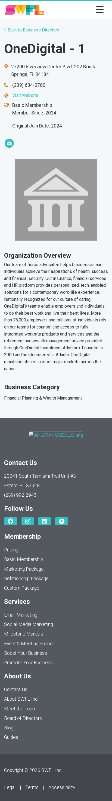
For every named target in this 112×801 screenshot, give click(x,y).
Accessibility (61, 787)
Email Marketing (20, 615)
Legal (9, 787)
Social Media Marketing (28, 624)
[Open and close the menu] (75, 10)
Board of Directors (23, 718)
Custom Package (21, 588)
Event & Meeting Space (28, 643)
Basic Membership (23, 559)
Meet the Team (20, 708)
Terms (32, 787)
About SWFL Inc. (21, 699)
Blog (8, 727)
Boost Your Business (25, 653)
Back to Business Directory (33, 30)
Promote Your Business (28, 662)
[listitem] (9, 143)
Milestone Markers (23, 634)
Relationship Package (26, 578)
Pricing (11, 550)
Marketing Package (24, 569)
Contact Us (15, 689)
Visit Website (25, 95)
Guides (11, 737)
